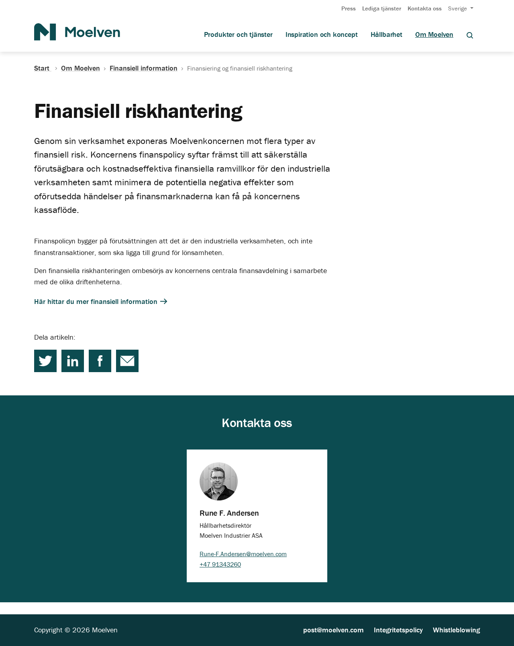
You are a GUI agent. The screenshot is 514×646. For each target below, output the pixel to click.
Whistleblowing (456, 629)
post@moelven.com (333, 629)
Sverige (458, 8)
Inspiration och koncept (322, 34)
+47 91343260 (220, 564)
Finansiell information (143, 68)
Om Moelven (434, 34)
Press (348, 8)
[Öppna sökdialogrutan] (469, 34)
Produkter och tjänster (238, 34)
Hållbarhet (386, 34)
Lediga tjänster (381, 8)
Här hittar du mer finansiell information (96, 301)
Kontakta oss (425, 8)
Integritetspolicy (398, 629)
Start (42, 68)
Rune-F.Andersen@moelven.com (243, 554)
